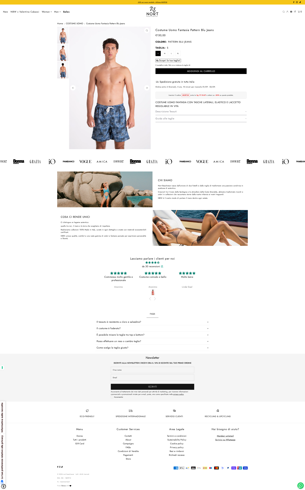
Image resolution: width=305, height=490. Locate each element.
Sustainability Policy (176, 439)
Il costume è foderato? (109, 328)
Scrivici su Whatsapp (225, 439)
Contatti (128, 435)
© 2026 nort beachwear (65, 474)
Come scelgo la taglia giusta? (112, 347)
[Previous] (73, 88)
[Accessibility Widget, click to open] (3, 486)
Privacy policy (176, 447)
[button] (201, 111)
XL (178, 53)
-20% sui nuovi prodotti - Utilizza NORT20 (152, 2)
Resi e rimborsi (177, 451)
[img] (152, 263)
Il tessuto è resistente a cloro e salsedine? (119, 322)
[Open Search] (284, 12)
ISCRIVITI (152, 386)
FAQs (128, 447)
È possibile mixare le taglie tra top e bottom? (121, 335)
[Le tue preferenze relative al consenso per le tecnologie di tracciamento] (2, 367)
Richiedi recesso (177, 455)
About (128, 439)
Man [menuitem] (56, 11)
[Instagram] (297, 2)
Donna (80, 435)
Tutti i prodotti (79, 439)
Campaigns (128, 443)
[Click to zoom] (147, 30)
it (295, 11)
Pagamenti (128, 455)
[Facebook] (293, 2)
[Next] (147, 88)
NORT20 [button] (185, 95)
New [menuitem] (5, 11)
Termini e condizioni (176, 435)
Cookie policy (176, 443)
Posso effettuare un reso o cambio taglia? (119, 341)
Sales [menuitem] (66, 11)
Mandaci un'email (225, 435)
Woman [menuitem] (46, 11)
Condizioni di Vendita (128, 451)
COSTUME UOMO (74, 23)
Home (60, 23)
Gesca (63, 486)
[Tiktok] (300, 2)
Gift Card (79, 443)
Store (128, 458)
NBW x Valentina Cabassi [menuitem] (25, 11)
